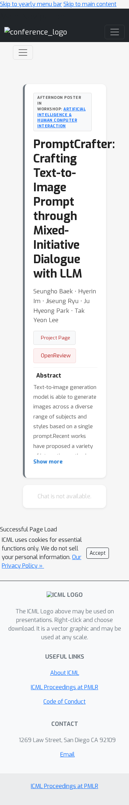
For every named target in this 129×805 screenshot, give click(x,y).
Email (67, 754)
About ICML (64, 673)
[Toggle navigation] (23, 52)
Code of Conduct (64, 701)
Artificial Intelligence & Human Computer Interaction (61, 117)
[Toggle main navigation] (115, 32)
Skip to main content (89, 4)
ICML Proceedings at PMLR (64, 687)
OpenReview (56, 355)
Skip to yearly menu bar (31, 4)
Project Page (55, 337)
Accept (98, 553)
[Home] (35, 31)
